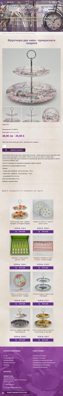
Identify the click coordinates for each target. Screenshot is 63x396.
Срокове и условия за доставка (43, 360)
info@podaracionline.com (13, 387)
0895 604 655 (10, 2)
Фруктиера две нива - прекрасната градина (25, 33)
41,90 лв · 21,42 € (43, 264)
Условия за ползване (39, 356)
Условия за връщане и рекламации (44, 362)
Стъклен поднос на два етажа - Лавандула (43, 295)
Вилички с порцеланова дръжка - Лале (20, 258)
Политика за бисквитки (40, 367)
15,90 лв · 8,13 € (43, 300)
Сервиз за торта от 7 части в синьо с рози (43, 222)
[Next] (61, 16)
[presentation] (5, 75)
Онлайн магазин (8, 360)
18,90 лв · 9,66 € (43, 337)
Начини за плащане (39, 358)
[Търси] (59, 29)
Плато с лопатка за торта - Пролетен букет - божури (20, 295)
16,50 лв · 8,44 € (20, 228)
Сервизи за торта (11, 33)
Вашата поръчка (56, 2)
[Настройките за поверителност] (3, 393)
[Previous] (2, 16)
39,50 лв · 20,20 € (20, 337)
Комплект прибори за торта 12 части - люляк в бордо (43, 258)
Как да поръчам (8, 358)
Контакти (6, 365)
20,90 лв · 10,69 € (20, 264)
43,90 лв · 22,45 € (43, 228)
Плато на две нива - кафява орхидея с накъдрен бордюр (20, 222)
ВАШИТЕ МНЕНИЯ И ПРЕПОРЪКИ (17, 392)
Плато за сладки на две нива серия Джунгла (20, 331)
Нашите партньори (9, 362)
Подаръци (4, 33)
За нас (5, 356)
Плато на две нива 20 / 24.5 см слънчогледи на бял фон (43, 331)
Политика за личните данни (41, 365)
